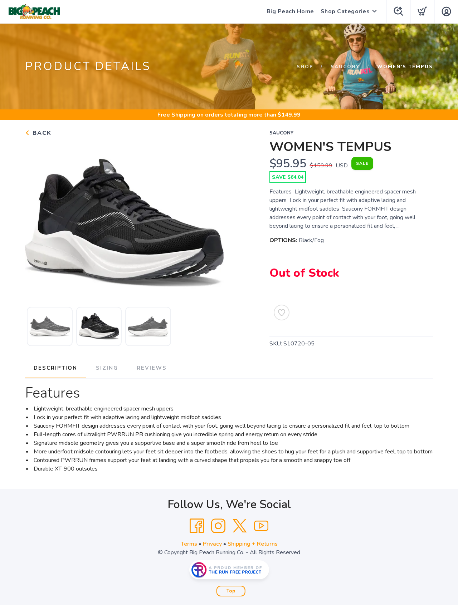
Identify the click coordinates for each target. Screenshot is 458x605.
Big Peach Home (290, 11)
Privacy (212, 544)
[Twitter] (239, 526)
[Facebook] (197, 526)
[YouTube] (261, 526)
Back (41, 133)
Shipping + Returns (253, 544)
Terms (189, 544)
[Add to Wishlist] (281, 312)
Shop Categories (345, 11)
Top (230, 591)
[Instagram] (218, 526)
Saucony (345, 67)
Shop (305, 67)
